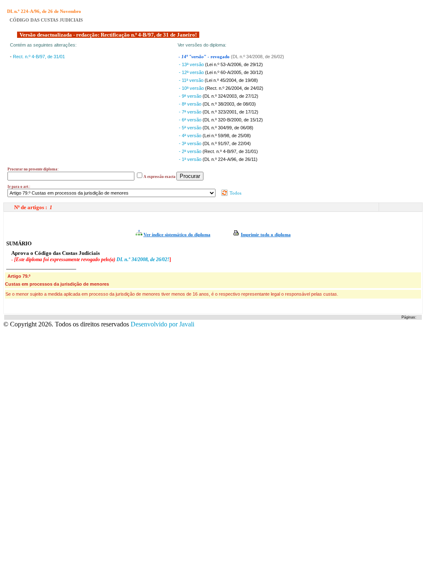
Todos (234, 192)
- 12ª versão (192, 72)
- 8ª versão (191, 103)
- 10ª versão (192, 88)
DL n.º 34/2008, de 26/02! (142, 259)
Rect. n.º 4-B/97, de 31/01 (39, 56)
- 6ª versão (191, 119)
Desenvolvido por (162, 324)
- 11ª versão (192, 80)
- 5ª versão (191, 127)
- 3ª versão (191, 143)
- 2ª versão (191, 151)
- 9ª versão (191, 96)
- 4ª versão (191, 135)
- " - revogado (204, 56)
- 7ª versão (191, 111)
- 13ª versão (192, 64)
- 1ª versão (191, 159)
